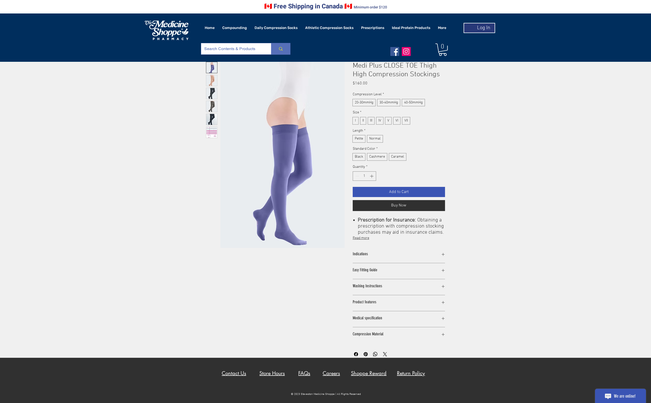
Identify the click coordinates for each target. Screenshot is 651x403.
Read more (361, 238)
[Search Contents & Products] (280, 48)
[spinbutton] (364, 176)
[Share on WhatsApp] (375, 354)
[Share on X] (385, 354)
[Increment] (372, 176)
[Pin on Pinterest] (366, 354)
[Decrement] (356, 176)
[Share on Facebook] (356, 354)
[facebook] (394, 51)
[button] (442, 49)
